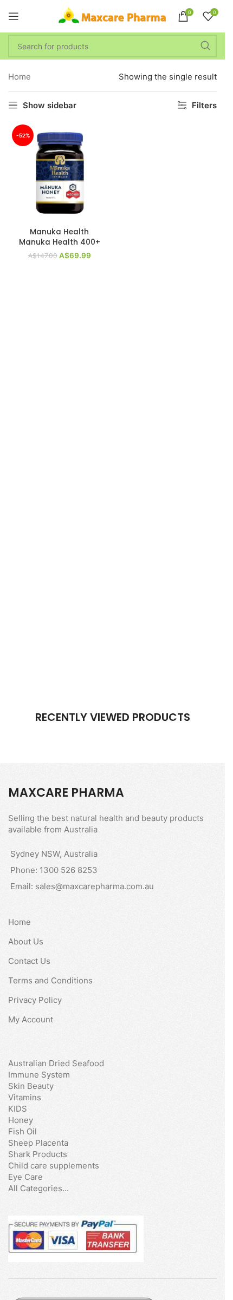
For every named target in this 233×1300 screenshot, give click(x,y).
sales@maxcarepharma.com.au (94, 886)
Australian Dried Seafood (56, 1063)
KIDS (17, 1109)
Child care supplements (53, 1165)
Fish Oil (22, 1131)
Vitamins (24, 1097)
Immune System (39, 1074)
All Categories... (38, 1188)
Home (19, 76)
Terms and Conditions (50, 980)
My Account (30, 1019)
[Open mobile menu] (13, 16)
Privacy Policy (35, 1000)
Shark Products (37, 1154)
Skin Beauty (31, 1086)
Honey (20, 1120)
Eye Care (25, 1177)
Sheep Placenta (38, 1143)
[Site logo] (113, 15)
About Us (25, 941)
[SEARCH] (205, 46)
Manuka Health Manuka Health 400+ (59, 237)
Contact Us (29, 961)
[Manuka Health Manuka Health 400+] (59, 172)
